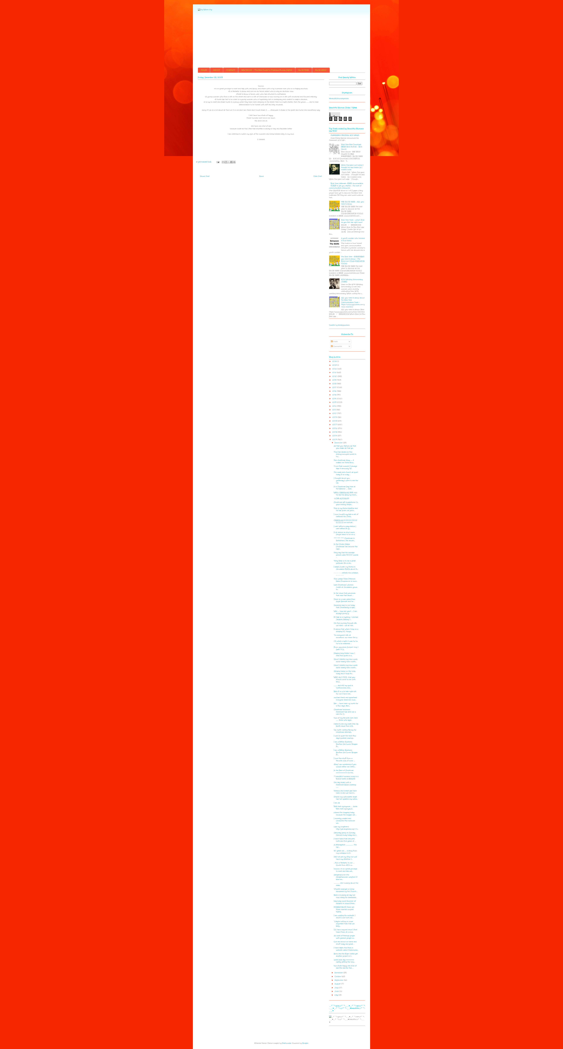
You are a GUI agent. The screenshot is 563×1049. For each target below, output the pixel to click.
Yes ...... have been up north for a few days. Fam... (346, 704)
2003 (335, 439)
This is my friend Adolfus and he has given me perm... (346, 509)
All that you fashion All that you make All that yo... (345, 447)
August (338, 984)
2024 (334, 361)
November (339, 973)
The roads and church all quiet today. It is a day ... (346, 473)
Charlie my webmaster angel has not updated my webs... (346, 798)
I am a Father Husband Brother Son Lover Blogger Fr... (346, 744)
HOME (204, 70)
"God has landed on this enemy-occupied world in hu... (345, 454)
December (339, 443)
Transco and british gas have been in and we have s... (345, 792)
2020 (335, 376)
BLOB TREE (303, 70)
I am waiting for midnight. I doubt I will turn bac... (345, 916)
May (337, 995)
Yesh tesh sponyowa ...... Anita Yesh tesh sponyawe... (345, 807)
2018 (334, 384)
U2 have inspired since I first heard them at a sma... (345, 931)
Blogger (305, 1043)
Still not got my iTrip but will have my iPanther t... (345, 858)
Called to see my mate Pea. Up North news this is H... (346, 725)
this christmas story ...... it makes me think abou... (344, 461)
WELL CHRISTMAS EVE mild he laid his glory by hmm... (345, 493)
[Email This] (223, 162)
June (337, 991)
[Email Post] (218, 162)
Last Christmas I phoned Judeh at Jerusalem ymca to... (345, 587)
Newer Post (205, 176)
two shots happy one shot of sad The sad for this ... (345, 967)
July (337, 988)
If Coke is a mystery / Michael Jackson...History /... (346, 618)
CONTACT (230, 70)
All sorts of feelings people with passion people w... (344, 937)
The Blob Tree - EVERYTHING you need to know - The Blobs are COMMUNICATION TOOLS (353, 260)
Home (261, 176)
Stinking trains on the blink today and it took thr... (344, 672)
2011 (334, 410)
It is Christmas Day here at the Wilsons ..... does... (344, 487)
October (338, 976)
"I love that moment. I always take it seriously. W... (345, 467)
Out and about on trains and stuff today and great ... (345, 943)
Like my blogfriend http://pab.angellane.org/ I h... (346, 828)
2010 (334, 413)
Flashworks (286, 1043)
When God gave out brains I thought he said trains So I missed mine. (352, 167)
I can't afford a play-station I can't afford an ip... (345, 527)
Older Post (317, 176)
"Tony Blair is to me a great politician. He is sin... (345, 562)
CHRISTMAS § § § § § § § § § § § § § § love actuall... (345, 521)
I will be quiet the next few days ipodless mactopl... (345, 737)
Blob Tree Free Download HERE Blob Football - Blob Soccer (351, 146)
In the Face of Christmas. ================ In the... (344, 771)
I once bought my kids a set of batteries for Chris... (346, 515)
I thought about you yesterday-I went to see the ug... (346, 480)
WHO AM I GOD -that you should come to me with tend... (345, 679)
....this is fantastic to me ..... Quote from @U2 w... (344, 864)
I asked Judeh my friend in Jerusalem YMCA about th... (346, 568)
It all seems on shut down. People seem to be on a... (344, 533)
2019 (334, 380)
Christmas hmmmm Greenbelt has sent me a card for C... (345, 711)
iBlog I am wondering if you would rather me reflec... (345, 765)
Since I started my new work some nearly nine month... (345, 660)
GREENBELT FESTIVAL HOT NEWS (345, 135)
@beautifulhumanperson (339, 98)
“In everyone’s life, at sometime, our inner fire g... (346, 636)
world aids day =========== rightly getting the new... (344, 961)
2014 (334, 398)
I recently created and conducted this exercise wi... (344, 820)
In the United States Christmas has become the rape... (345, 546)
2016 (334, 391)
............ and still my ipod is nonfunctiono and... (343, 686)
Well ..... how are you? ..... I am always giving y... (345, 612)
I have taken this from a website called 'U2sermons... (346, 949)
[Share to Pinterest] (234, 162)
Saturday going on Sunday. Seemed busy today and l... (345, 834)
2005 (335, 432)
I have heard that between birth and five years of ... (345, 840)
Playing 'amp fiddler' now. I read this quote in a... (344, 654)
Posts (335, 341)
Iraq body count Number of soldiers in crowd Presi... (345, 902)
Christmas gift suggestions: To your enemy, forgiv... (346, 503)
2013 (334, 402)
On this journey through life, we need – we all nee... (345, 624)
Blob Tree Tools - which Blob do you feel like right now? (352, 221)
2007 (335, 424)
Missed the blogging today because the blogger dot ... (345, 813)
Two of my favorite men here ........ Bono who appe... (346, 719)
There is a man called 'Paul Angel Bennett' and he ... (344, 600)
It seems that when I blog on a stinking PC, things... (346, 630)
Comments (337, 346)
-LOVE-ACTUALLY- (341, 498)
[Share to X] (228, 162)
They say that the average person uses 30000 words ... (346, 554)
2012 (334, 406)
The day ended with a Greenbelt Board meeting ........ (345, 784)
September (339, 980)
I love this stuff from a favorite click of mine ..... (344, 759)
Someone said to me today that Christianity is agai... (344, 606)
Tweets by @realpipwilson (339, 325)
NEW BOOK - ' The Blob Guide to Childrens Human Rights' (266, 70)
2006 (335, 428)
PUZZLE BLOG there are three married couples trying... (344, 909)
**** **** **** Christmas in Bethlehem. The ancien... (344, 539)
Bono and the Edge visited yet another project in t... (346, 955)
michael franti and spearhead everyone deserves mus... (345, 698)
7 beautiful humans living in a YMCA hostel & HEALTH (346, 777)
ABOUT (216, 70)
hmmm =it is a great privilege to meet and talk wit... (345, 870)
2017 (334, 387)
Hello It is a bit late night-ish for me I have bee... (345, 692)
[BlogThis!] (225, 162)
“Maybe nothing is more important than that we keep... (344, 923)
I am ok (337, 803)
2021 (334, 372)
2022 (334, 369)
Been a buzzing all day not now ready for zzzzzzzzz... (345, 896)
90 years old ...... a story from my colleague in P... (345, 852)
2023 (334, 365)
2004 (335, 436)
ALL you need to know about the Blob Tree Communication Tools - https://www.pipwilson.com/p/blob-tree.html (353, 302)
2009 (335, 417)
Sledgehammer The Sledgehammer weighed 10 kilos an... (346, 877)
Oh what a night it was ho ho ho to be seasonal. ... (346, 642)
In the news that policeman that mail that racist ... (345, 594)
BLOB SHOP (321, 70)
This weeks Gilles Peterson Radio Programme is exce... (345, 580)
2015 (334, 395)
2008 (335, 421)
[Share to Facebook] (231, 162)
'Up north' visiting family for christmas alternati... (345, 731)
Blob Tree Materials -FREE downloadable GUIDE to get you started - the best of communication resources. (346, 185)
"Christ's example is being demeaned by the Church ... (346, 890)
